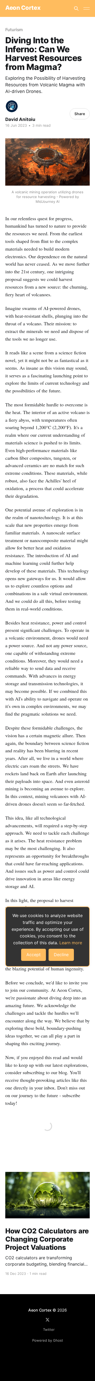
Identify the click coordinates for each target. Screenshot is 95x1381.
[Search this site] (76, 8)
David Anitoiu (20, 119)
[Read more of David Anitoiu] (11, 106)
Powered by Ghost (47, 1340)
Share (79, 113)
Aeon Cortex (22, 8)
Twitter (49, 1329)
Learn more (70, 942)
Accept (33, 954)
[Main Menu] (87, 8)
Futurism (14, 29)
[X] (47, 1320)
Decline (61, 954)
